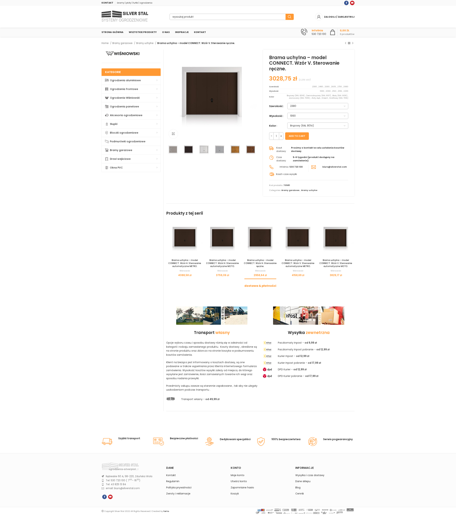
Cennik (299, 493)
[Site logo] (125, 16)
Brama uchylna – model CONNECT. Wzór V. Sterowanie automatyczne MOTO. (335, 263)
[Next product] (352, 43)
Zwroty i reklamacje (178, 493)
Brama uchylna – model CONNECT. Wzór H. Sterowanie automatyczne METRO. (184, 263)
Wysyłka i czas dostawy (309, 475)
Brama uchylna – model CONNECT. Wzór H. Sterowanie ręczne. (260, 263)
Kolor (272, 126)
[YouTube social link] (352, 3)
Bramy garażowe (122, 43)
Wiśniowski (185, 271)
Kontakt (171, 475)
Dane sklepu (302, 481)
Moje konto (237, 475)
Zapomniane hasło (242, 487)
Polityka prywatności (178, 487)
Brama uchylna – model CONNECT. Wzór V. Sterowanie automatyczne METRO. (298, 263)
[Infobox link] (313, 32)
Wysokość (275, 116)
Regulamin (172, 481)
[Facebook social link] (346, 3)
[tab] (260, 284)
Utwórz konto (239, 481)
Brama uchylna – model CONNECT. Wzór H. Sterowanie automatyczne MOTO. (222, 263)
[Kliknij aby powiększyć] (173, 133)
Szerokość (276, 106)
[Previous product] (345, 43)
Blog (297, 487)
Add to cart (297, 136)
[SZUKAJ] (290, 17)
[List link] (131, 476)
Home (105, 43)
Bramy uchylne (145, 43)
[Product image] (185, 238)
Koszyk (235, 493)
